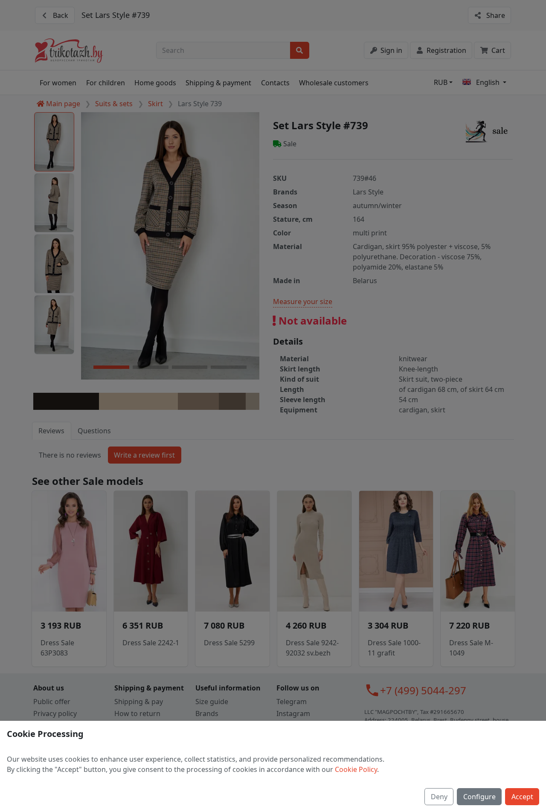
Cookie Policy (356, 769)
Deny (439, 796)
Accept (522, 796)
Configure (479, 796)
